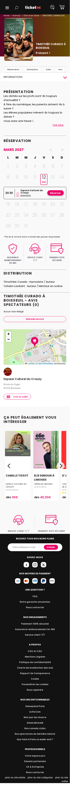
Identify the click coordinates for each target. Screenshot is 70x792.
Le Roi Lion (35, 711)
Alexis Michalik (35, 722)
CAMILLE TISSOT (17, 476)
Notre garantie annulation (35, 601)
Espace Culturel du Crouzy (23, 379)
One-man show (31, 15)
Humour (16, 15)
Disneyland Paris (35, 706)
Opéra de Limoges (43, 484)
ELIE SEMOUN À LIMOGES (44, 478)
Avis (60, 69)
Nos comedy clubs (34, 728)
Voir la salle (20, 396)
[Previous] (9, 466)
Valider (51, 547)
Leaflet (30, 363)
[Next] (60, 466)
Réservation (13, 69)
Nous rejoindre (35, 689)
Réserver (55, 193)
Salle (48, 69)
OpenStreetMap (45, 363)
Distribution (32, 69)
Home (6, 15)
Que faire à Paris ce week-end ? (35, 739)
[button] (7, 8)
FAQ (35, 596)
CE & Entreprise (35, 766)
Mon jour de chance (35, 717)
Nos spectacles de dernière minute (35, 733)
